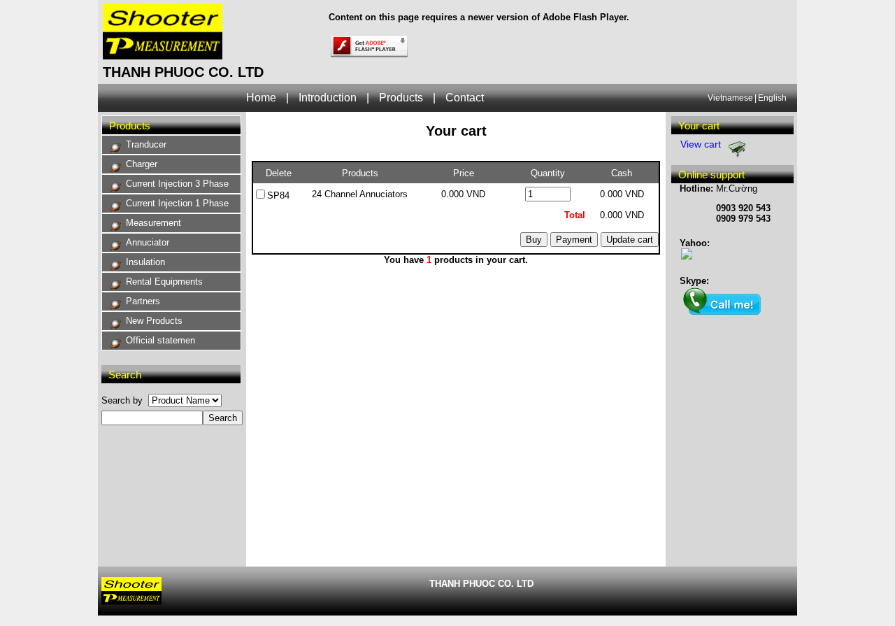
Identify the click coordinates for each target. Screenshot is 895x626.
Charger (141, 164)
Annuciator (147, 242)
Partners (143, 301)
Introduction (328, 98)
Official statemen (160, 340)
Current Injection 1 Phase (177, 203)
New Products (154, 320)
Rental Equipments (164, 281)
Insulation (145, 262)
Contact (464, 98)
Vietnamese (730, 98)
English (772, 98)
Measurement (153, 223)
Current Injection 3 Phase (177, 183)
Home (261, 98)
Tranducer (146, 144)
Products (401, 98)
